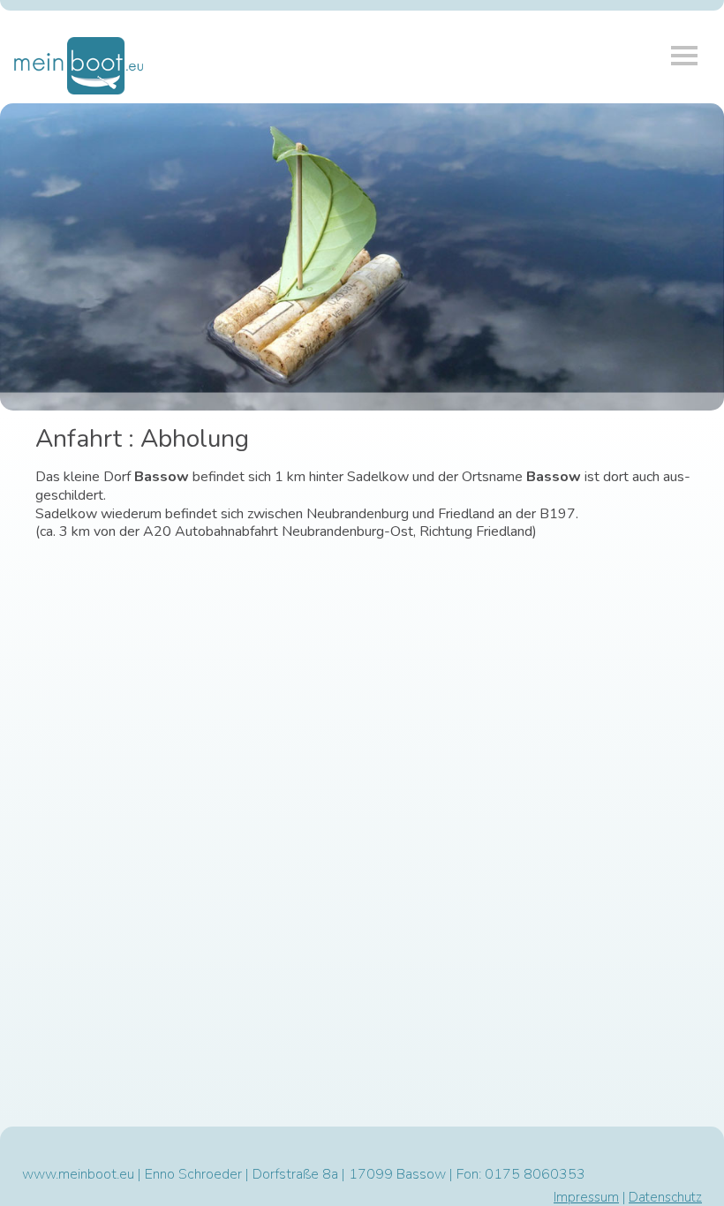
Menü (684, 55)
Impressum (586, 1197)
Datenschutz (665, 1197)
